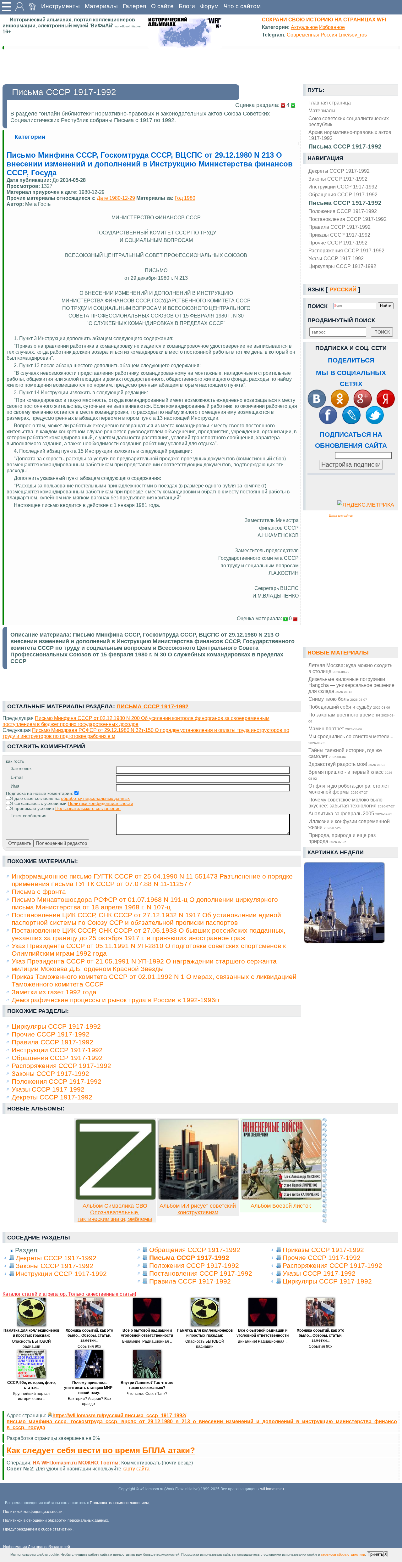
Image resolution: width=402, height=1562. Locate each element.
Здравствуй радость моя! (346, 764)
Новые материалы (338, 652)
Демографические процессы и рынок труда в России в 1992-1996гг (116, 999)
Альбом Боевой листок (281, 1206)
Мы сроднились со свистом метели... (350, 739)
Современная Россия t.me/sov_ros (327, 34)
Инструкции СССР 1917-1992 (342, 186)
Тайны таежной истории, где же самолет (345, 753)
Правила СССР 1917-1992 (339, 227)
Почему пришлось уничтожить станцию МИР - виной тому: (89, 1387)
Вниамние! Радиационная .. (147, 1341)
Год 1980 (185, 198)
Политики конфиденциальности (100, 803)
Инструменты (60, 6)
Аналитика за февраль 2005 (350, 813)
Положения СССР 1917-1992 (342, 211)
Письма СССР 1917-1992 (345, 202)
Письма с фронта (39, 891)
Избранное (332, 27)
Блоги (187, 6)
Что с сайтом (242, 6)
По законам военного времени (351, 717)
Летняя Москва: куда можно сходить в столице (350, 668)
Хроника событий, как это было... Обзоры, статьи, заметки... (89, 1335)
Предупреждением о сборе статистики (38, 1529)
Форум (209, 6)
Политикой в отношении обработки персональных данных (55, 1520)
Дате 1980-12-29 (116, 198)
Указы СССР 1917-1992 (336, 258)
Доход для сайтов (341, 515)
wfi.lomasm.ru (272, 1489)
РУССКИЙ (343, 289)
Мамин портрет (335, 728)
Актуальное (304, 27)
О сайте (162, 6)
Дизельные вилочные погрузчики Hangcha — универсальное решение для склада (351, 685)
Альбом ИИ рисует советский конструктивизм (198, 1209)
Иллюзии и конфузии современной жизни (349, 824)
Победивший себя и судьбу (349, 707)
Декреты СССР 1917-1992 (339, 171)
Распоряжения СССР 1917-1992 (346, 250)
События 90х (89, 1346)
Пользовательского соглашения (88, 808)
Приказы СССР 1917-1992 (339, 235)
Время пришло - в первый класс (350, 774)
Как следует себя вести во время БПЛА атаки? (101, 1450)
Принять (375, 1554)
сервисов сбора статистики (343, 1554)
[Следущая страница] (324, 1170)
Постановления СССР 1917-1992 (347, 219)
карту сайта (135, 1468)
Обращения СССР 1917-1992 (343, 194)
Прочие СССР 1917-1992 (337, 242)
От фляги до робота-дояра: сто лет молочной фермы (348, 789)
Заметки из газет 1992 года (54, 992)
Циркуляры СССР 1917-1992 (342, 266)
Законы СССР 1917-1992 (337, 179)
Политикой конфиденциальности (32, 1511)
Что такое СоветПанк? (147, 1393)
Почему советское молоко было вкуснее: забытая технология (351, 802)
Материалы (101, 6)
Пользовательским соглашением (119, 1503)
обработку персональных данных (95, 798)
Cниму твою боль (337, 699)
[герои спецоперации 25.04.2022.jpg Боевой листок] (281, 1198)
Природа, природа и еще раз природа (342, 838)
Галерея (134, 6)
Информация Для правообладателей (36, 1547)
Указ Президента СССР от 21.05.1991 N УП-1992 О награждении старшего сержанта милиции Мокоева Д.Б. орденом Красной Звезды (144, 965)
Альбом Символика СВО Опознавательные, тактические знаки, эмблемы (115, 1212)
